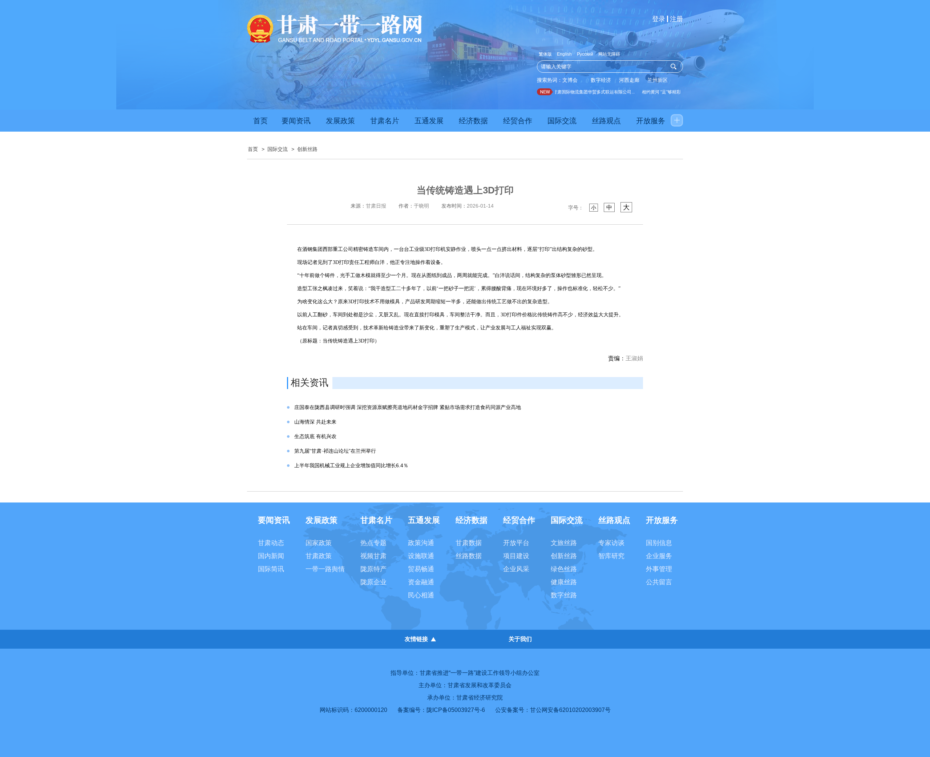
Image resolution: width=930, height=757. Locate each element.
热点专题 (373, 542)
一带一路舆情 (325, 569)
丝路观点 (606, 121)
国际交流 (562, 121)
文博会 (570, 80)
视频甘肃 (373, 556)
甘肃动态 (271, 542)
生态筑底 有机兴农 (315, 436)
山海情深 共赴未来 (315, 422)
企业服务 (659, 556)
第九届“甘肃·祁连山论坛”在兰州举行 (335, 451)
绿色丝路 (564, 569)
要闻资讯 (296, 121)
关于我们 (520, 639)
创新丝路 (307, 149)
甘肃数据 (469, 542)
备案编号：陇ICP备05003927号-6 (441, 710)
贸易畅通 (421, 569)
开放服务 (650, 121)
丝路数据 (469, 556)
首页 (260, 121)
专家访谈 (611, 542)
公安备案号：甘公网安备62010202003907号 (553, 710)
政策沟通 (421, 542)
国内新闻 (271, 556)
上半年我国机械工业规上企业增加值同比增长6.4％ (351, 465)
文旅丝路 (564, 542)
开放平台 (516, 542)
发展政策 (340, 121)
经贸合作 (517, 121)
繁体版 (545, 54)
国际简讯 (271, 569)
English (564, 54)
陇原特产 (373, 569)
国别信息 (659, 542)
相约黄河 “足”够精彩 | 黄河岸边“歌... (668, 92)
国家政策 (319, 542)
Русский (585, 54)
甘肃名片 (384, 121)
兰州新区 (657, 80)
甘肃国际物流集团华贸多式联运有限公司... (586, 92)
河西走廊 (629, 80)
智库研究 (611, 556)
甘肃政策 (319, 556)
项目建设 (516, 556)
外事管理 (659, 569)
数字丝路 (564, 595)
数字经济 (601, 80)
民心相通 (421, 595)
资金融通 (421, 582)
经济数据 (473, 121)
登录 (658, 19)
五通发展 (429, 121)
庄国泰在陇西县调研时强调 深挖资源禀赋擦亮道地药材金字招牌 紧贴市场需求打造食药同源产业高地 (407, 407)
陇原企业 (373, 582)
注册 (676, 19)
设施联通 (421, 556)
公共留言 (659, 582)
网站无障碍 (609, 54)
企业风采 (516, 569)
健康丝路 (564, 582)
